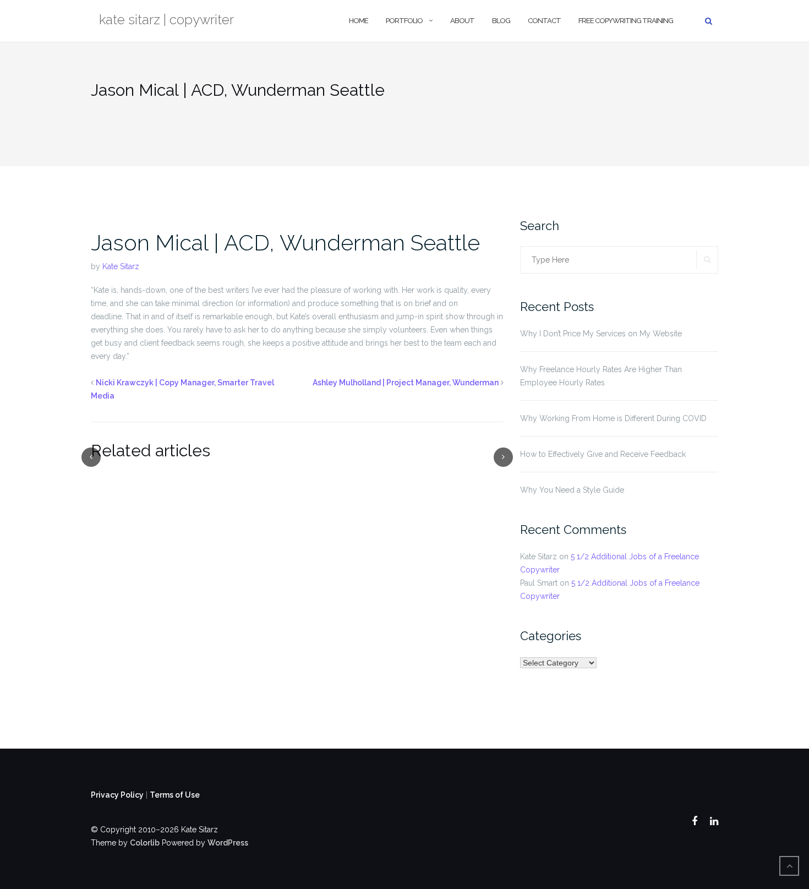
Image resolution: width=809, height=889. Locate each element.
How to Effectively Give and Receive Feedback (603, 454)
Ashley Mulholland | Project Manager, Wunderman (406, 382)
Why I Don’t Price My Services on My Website (601, 333)
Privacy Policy (117, 794)
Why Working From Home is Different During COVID (613, 418)
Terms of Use (175, 794)
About (462, 21)
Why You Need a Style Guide (572, 490)
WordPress (227, 842)
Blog (501, 21)
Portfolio (404, 21)
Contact (544, 21)
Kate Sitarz (120, 266)
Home (358, 21)
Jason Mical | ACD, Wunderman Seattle (285, 242)
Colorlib (145, 842)
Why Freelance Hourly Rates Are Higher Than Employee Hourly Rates (601, 376)
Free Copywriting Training (625, 21)
